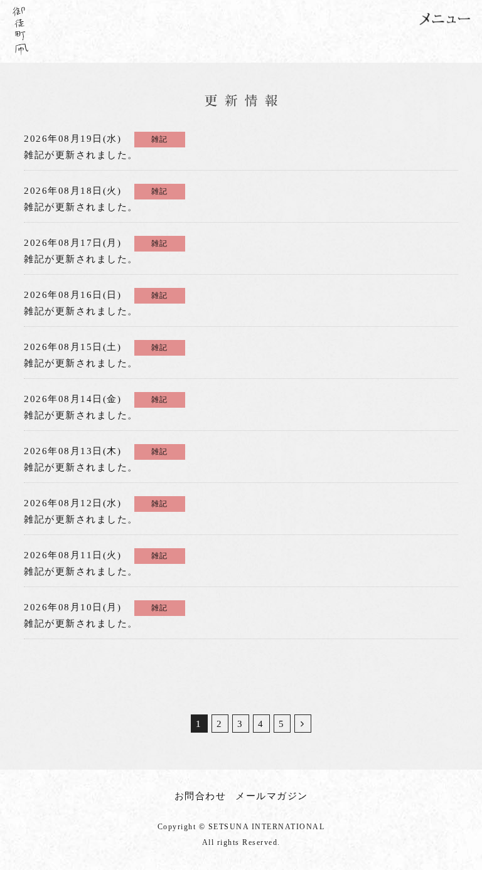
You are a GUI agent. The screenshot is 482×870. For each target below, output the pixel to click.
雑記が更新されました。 (96, 147)
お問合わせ (200, 796)
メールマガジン (271, 796)
